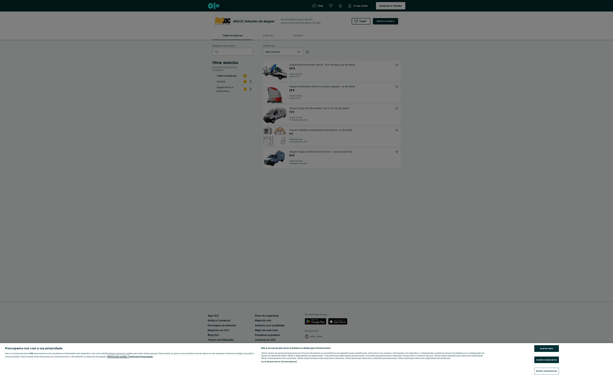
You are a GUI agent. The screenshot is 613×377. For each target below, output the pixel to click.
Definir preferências (546, 371)
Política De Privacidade (141, 356)
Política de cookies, (118, 356)
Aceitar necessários (546, 359)
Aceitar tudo (546, 348)
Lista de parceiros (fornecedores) (279, 361)
